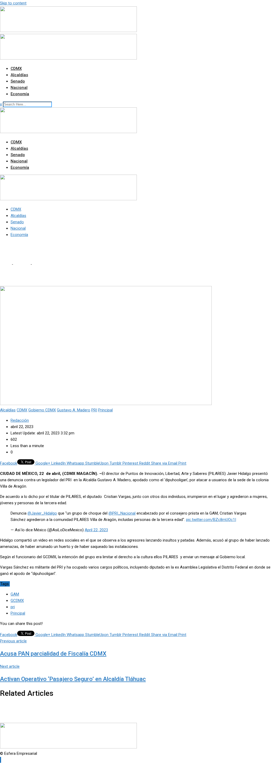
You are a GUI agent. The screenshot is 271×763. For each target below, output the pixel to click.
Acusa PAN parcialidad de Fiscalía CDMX (53, 653)
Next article (10, 666)
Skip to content (13, 3)
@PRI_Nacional (122, 513)
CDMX (16, 68)
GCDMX (17, 600)
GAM (15, 594)
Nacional (19, 87)
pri (13, 607)
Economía (20, 94)
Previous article (13, 641)
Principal (18, 613)
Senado (18, 81)
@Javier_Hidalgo (42, 513)
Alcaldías (19, 74)
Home (5, 264)
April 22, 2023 (96, 530)
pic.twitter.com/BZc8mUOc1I (211, 519)
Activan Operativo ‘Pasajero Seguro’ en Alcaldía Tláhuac (73, 679)
